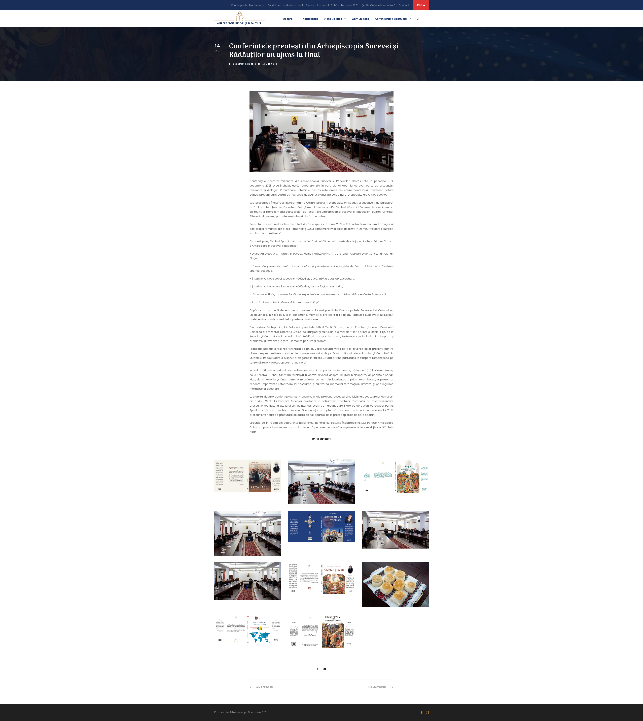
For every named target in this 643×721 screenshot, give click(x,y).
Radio (421, 5)
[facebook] (422, 712)
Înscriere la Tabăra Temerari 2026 (337, 5)
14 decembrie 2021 (241, 64)
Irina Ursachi (267, 64)
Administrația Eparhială (391, 19)
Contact (404, 5)
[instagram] (427, 712)
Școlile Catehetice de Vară (378, 5)
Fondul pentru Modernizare (248, 5)
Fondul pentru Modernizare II (285, 5)
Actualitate (310, 19)
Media (310, 5)
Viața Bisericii (333, 19)
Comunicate (360, 19)
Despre (288, 19)
